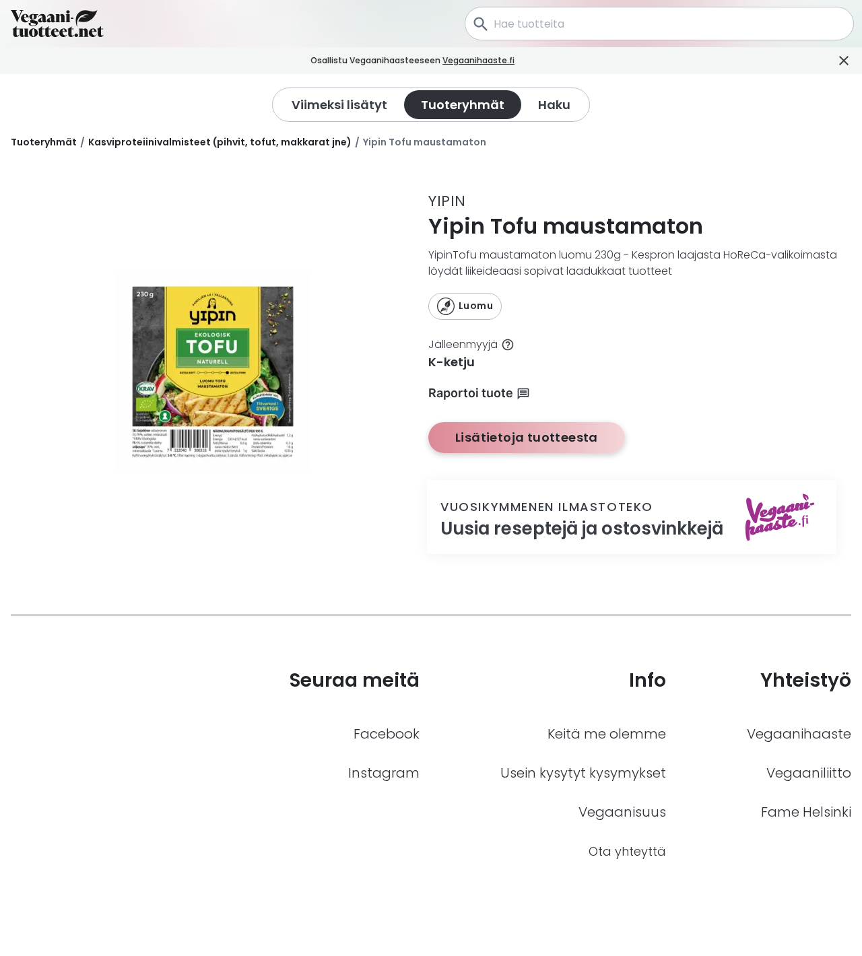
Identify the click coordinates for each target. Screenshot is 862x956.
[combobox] (659, 23)
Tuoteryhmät (44, 142)
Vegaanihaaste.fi (478, 60)
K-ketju (451, 361)
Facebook (387, 733)
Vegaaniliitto (808, 772)
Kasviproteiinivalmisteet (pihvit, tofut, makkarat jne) (220, 142)
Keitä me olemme (607, 733)
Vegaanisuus (622, 812)
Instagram (384, 772)
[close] (533, 61)
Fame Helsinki (806, 812)
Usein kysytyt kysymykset (583, 772)
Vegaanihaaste (799, 733)
